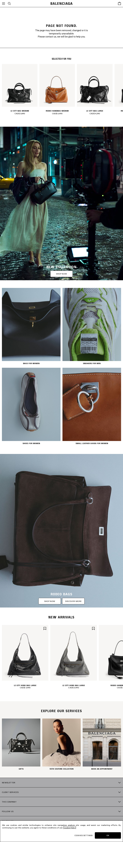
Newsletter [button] (8, 782)
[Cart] (119, 3)
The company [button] (9, 802)
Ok (108, 835)
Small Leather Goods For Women (92, 443)
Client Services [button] (10, 792)
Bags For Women (31, 363)
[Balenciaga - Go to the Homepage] (62, 3)
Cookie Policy (70, 827)
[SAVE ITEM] (45, 628)
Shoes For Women (31, 443)
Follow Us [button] (7, 811)
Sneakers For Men (92, 363)
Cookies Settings (83, 835)
